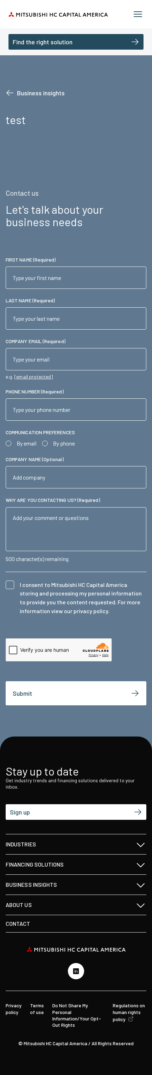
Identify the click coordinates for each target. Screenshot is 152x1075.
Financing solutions (35, 864)
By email (26, 443)
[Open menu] (138, 14)
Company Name (35, 459)
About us (19, 904)
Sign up (20, 812)
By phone (64, 443)
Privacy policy (14, 1008)
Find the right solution (42, 42)
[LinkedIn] (76, 971)
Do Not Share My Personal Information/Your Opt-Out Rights (76, 1015)
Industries (21, 844)
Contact (18, 923)
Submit (22, 693)
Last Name (30, 300)
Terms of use (37, 1008)
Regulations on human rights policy (129, 1012)
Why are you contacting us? (53, 500)
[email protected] (33, 377)
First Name (30, 260)
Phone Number (35, 391)
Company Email (35, 341)
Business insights (41, 93)
